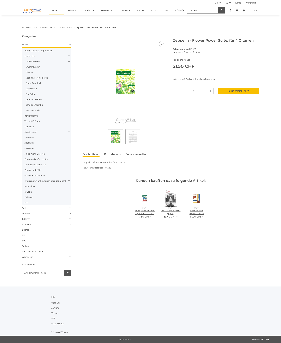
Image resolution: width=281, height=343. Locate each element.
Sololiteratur (30, 132)
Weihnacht (27, 257)
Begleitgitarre (31, 115)
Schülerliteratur (32, 61)
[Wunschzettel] (237, 10)
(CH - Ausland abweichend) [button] (204, 79)
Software (26, 246)
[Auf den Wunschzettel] (162, 44)
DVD (24, 240)
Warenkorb (251, 2)
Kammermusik (33, 110)
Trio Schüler (31, 94)
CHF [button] (216, 2)
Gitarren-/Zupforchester (36, 159)
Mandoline (29, 186)
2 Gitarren (29, 137)
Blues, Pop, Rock (33, 83)
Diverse (29, 72)
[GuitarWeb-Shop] (32, 10)
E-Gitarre (28, 197)
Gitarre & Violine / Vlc (34, 175)
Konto (238, 2)
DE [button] (227, 2)
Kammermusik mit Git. (35, 164)
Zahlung (55, 307)
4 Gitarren (29, 148)
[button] (230, 10)
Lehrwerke (29, 56)
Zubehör (26, 213)
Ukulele (28, 191)
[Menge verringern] (176, 91)
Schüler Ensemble (34, 104)
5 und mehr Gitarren (34, 153)
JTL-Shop (265, 339)
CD (23, 235)
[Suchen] (221, 10)
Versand (55, 313)
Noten (25, 44)
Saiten (25, 208)
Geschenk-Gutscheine (32, 251)
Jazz (26, 202)
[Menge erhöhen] (210, 91)
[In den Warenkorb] (85, 36)
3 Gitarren (29, 142)
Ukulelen (26, 224)
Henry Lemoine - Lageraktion (38, 50)
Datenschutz (57, 323)
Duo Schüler (32, 88)
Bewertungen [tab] (112, 154)
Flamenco (29, 126)
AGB (53, 318)
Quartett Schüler (192, 52)
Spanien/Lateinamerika (37, 77)
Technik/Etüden (32, 121)
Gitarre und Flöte (32, 170)
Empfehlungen (33, 66)
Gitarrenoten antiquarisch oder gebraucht (45, 180)
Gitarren (26, 219)
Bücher (25, 229)
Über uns (55, 302)
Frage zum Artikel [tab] (136, 154)
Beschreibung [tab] (91, 154)
